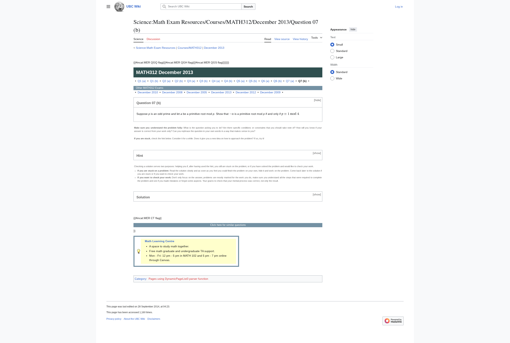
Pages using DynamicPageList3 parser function (178, 278)
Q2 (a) (166, 81)
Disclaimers (153, 319)
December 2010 (148, 92)
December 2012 (246, 92)
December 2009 (270, 92)
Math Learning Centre (159, 241)
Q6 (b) (278, 81)
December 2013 (214, 47)
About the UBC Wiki (134, 319)
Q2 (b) (179, 81)
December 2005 (197, 92)
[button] (108, 6)
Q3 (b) (203, 81)
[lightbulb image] (139, 251)
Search (248, 6)
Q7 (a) (290, 81)
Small (339, 44)
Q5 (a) (240, 81)
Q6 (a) (265, 81)
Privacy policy (113, 319)
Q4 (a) (216, 81)
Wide (339, 78)
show (317, 153)
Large (339, 57)
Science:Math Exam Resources (155, 47)
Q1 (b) (154, 81)
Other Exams (148, 87)
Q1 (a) (142, 81)
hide (353, 29)
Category (140, 278)
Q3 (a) (191, 81)
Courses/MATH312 (190, 47)
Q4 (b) (228, 81)
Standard (341, 50)
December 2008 (172, 92)
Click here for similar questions (228, 224)
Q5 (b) (253, 81)
